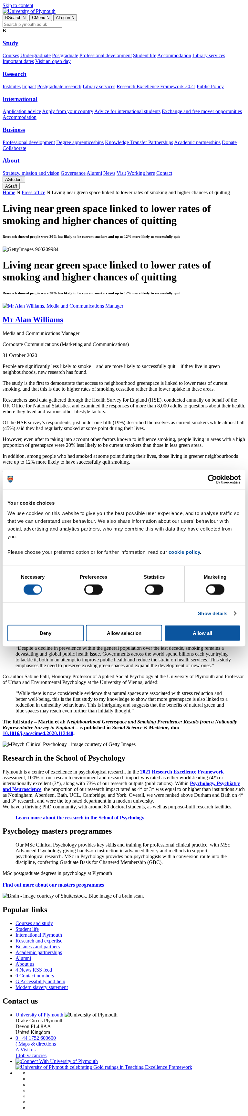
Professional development (105, 55)
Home (9, 192)
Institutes (12, 86)
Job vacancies (31, 1055)
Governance (73, 173)
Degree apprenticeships (80, 142)
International (20, 99)
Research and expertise (39, 940)
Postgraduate (65, 55)
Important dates (18, 61)
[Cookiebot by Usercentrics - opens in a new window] (212, 479)
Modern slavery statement (42, 987)
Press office (33, 192)
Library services (208, 55)
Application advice (22, 111)
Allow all (202, 633)
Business (14, 129)
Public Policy (210, 86)
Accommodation (174, 55)
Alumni (94, 173)
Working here (141, 173)
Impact (29, 86)
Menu (40, 17)
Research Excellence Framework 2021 (156, 86)
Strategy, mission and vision (31, 173)
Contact (164, 173)
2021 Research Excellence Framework (182, 771)
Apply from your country (67, 111)
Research (14, 73)
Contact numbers (35, 975)
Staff (11, 186)
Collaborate (14, 148)
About (11, 160)
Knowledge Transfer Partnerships (139, 142)
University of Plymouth (39, 1014)
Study (10, 43)
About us (25, 964)
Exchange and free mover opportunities (202, 111)
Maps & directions (36, 1044)
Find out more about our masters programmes (53, 885)
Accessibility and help (40, 981)
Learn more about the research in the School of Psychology (80, 817)
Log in (65, 17)
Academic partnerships (197, 142)
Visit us (26, 1049)
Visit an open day (53, 61)
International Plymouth (39, 935)
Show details (212, 613)
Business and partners (38, 946)
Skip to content (18, 5)
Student (14, 179)
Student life (144, 55)
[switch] (93, 589)
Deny (45, 633)
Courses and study (34, 923)
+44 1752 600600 (36, 1038)
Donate (229, 142)
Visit (121, 173)
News (109, 173)
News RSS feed (34, 970)
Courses (11, 55)
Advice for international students (127, 111)
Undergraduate (35, 55)
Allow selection (124, 633)
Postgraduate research (59, 86)
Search (15, 17)
